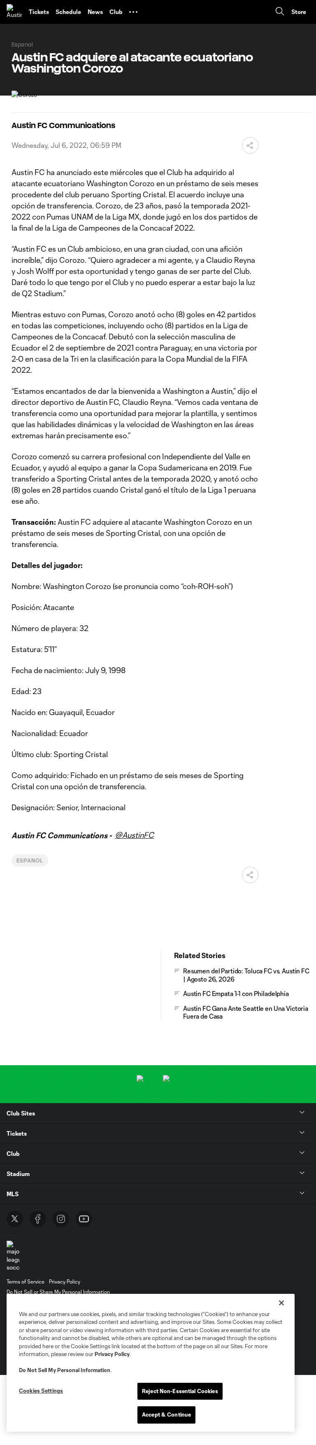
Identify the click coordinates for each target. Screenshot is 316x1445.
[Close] (281, 1303)
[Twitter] (15, 1219)
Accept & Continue (166, 1414)
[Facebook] (38, 1219)
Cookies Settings (41, 1390)
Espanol (29, 860)
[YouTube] (84, 1219)
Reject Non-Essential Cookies (180, 1391)
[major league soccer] (13, 1256)
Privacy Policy (112, 1354)
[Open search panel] (280, 12)
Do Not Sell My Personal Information (64, 1370)
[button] (133, 12)
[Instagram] (61, 1219)
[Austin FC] (14, 12)
